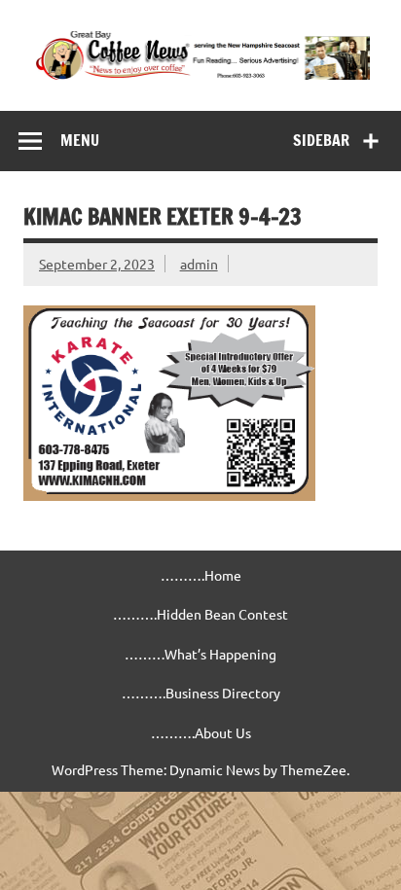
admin (199, 263)
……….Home (201, 575)
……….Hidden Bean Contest (200, 614)
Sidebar (321, 140)
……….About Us (201, 732)
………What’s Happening (200, 653)
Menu (79, 140)
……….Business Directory (201, 692)
